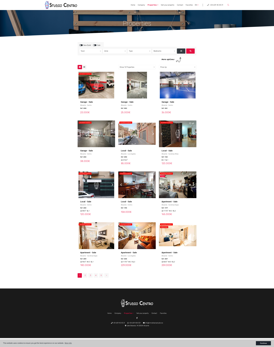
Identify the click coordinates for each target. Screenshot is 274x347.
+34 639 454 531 (135, 323)
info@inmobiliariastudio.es (154, 323)
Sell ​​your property (167, 5)
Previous (80, 85)
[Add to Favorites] (110, 75)
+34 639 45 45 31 (216, 5)
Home (133, 5)
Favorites (189, 5)
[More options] (181, 51)
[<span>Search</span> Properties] (190, 51)
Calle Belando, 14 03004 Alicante (137, 326)
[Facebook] (137, 318)
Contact (180, 5)
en (196, 5)
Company (141, 5)
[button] (137, 67)
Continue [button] (263, 343)
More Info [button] (68, 343)
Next (112, 85)
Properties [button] (152, 5)
